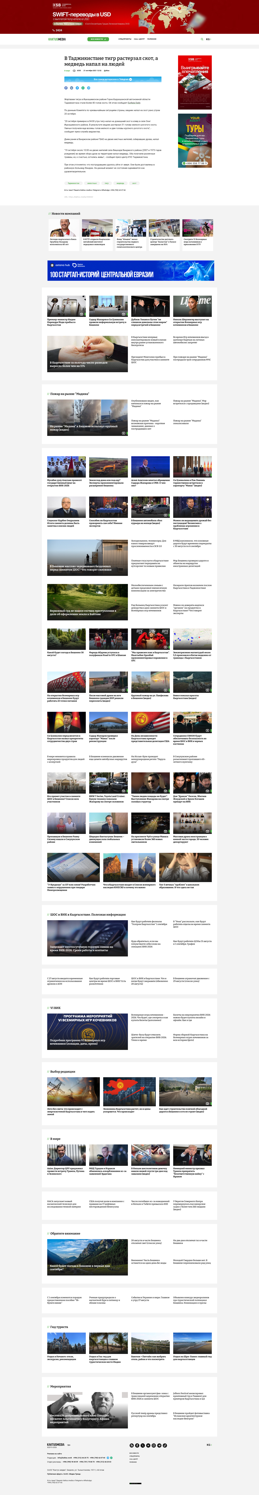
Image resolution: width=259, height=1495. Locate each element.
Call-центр (139, 39)
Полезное (151, 39)
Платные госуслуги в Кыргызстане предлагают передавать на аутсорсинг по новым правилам (150, 563)
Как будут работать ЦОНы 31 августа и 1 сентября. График (192, 942)
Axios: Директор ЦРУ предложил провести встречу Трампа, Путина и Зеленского (65, 1171)
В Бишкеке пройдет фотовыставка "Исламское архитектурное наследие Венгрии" (191, 1416)
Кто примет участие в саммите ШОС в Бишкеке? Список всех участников (63, 799)
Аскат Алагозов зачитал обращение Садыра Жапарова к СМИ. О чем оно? (150, 483)
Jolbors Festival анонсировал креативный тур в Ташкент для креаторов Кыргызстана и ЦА (189, 1396)
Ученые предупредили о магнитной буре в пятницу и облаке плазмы (104, 1300)
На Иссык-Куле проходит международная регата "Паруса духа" (148, 759)
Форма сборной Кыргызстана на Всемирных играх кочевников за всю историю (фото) (190, 1037)
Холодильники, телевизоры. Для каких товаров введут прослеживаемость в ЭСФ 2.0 (148, 543)
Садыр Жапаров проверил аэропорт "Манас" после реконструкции (103, 738)
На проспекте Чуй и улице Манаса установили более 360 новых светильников (149, 839)
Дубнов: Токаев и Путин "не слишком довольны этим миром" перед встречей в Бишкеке (149, 322)
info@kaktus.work (65, 1458)
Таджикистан (73, 183)
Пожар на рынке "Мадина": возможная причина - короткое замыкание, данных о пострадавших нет (148, 424)
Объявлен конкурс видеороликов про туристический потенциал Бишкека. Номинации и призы (191, 1300)
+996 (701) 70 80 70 (87, 1462)
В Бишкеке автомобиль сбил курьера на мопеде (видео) (146, 521)
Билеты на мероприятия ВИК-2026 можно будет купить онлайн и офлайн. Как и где (191, 1018)
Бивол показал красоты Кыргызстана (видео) (186, 696)
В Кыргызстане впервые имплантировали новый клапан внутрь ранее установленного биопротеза (148, 341)
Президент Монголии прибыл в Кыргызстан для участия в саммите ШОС (150, 360)
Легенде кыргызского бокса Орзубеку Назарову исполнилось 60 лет (63, 242)
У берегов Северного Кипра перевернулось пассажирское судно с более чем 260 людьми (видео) (189, 1205)
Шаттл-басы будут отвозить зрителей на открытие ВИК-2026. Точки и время (149, 1037)
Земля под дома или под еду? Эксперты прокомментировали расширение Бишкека (106, 483)
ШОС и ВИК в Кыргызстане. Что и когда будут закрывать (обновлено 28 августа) (149, 981)
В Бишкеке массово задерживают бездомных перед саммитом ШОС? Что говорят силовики (80, 568)
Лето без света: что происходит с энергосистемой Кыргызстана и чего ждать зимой (71, 1112)
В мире (67, 71)
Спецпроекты (124, 39)
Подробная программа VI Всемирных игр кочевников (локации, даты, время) (77, 1042)
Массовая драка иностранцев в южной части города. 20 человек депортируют (191, 839)
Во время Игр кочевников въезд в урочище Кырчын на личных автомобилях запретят (191, 340)
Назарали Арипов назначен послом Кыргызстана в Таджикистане (192, 586)
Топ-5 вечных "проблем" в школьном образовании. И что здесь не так (179, 886)
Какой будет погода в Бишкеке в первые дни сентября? (80, 1267)
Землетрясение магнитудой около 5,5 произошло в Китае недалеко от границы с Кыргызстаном (192, 655)
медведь (120, 183)
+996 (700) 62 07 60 (97, 1458)
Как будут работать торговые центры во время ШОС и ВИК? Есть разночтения (107, 981)
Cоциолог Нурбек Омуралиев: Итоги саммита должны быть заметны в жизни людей (63, 523)
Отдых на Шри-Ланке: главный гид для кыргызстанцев (192, 1358)
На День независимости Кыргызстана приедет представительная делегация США (150, 738)
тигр (107, 183)
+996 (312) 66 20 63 (103, 1462)
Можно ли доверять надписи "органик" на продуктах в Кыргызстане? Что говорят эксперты (188, 609)
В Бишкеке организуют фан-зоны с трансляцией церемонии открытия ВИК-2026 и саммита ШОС (150, 1396)
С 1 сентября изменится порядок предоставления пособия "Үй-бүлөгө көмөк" (64, 1300)
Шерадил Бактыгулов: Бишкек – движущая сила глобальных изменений (106, 839)
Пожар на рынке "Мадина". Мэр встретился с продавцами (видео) (191, 402)
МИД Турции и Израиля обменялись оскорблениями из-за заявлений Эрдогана (107, 1171)
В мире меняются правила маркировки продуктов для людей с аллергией (66, 759)
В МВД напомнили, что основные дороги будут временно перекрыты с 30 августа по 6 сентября (192, 543)
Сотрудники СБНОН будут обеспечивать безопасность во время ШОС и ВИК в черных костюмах (189, 740)
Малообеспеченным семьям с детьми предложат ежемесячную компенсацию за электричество (149, 588)
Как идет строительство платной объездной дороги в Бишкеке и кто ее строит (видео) (183, 1110)
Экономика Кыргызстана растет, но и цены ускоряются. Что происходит (127, 1110)
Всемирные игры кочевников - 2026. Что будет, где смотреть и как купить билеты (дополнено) (149, 1018)
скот (134, 183)
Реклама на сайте (54, 1454)
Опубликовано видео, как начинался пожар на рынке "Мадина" (146, 403)
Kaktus (106, 71)
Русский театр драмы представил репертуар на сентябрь (149, 1414)
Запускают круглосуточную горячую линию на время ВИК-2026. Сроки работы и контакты (81, 948)
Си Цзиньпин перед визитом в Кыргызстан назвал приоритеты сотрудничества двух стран (65, 738)
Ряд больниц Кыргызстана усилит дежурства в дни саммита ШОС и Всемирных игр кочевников (149, 608)
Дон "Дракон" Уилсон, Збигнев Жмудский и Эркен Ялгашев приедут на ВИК (189, 799)
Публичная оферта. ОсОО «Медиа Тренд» (64, 1474)
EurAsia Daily (134, 103)
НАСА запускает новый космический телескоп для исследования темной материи (64, 1204)
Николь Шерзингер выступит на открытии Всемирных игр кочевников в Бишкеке (191, 322)
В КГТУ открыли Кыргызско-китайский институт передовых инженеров (96, 242)
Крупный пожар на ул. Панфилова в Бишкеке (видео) (149, 696)
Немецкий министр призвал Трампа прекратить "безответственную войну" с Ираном (189, 1172)
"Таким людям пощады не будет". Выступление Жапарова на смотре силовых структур (150, 799)
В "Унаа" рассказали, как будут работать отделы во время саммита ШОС (191, 924)
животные (92, 183)
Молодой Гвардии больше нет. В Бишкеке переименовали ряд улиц (192, 1261)
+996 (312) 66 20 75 (80, 1458)
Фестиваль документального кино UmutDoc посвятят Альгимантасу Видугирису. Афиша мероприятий (79, 1419)
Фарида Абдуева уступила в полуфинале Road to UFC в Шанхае (107, 653)
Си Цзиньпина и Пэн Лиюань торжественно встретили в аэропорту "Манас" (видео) (189, 483)
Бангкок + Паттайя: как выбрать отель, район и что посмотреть (148, 1358)
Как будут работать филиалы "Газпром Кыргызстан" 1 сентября (149, 922)
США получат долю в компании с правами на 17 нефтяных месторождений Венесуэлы (106, 1204)
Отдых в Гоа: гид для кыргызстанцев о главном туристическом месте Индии (105, 1359)
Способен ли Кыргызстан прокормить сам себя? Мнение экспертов (105, 523)
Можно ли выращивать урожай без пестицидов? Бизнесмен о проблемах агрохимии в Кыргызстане (192, 524)
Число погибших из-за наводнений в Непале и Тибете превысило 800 (150, 1202)
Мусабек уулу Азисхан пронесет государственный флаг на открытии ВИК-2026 (64, 483)
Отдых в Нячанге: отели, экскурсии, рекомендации (61, 1358)
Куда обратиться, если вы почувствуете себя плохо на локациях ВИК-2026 (146, 944)
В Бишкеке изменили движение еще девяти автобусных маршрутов (108, 757)
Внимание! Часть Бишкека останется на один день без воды (148, 1261)
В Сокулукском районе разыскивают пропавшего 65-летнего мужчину (189, 759)
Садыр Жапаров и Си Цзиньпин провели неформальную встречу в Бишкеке (107, 322)
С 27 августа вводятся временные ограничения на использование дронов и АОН (65, 981)
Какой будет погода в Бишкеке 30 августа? (65, 653)
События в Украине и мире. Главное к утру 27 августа (150, 1298)
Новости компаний (66, 213)
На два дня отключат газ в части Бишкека (190, 1241)
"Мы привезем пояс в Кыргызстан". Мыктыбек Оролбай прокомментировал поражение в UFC (150, 656)
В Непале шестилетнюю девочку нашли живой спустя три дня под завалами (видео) (149, 1171)
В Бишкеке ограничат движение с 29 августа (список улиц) (191, 979)
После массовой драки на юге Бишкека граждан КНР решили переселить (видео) (106, 698)
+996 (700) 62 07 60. (118, 190)
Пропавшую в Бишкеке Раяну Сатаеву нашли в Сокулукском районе (63, 839)
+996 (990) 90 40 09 (70, 1462)
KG (208, 1444)
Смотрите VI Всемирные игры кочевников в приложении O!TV (195, 242)
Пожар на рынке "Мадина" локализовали (187, 422)
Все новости (97, 39)
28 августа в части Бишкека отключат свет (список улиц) (146, 1241)
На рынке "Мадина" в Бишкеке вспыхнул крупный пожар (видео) (83, 428)
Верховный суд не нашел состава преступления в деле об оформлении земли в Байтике (83, 612)
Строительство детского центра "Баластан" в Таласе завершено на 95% (163, 242)
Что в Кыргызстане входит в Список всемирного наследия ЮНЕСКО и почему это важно (129, 886)
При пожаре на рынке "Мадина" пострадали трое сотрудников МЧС (192, 358)
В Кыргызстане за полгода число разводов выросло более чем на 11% (79, 364)
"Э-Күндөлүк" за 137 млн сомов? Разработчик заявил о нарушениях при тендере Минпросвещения (71, 887)
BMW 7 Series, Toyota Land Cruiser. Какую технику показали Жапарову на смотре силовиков (107, 799)
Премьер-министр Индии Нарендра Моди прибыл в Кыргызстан (61, 322)
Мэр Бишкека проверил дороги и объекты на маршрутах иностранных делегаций (191, 563)
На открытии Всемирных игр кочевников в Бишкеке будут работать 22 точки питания (63, 698)
